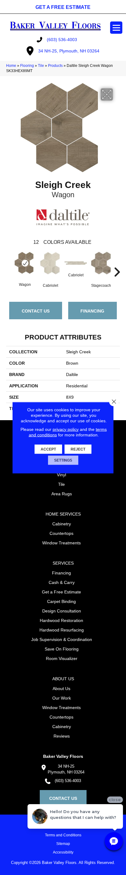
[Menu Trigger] (116, 27)
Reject (78, 449)
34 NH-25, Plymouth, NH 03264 (68, 50)
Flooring (27, 65)
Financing (92, 311)
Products (55, 65)
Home (11, 65)
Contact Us (36, 311)
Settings (63, 460)
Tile (41, 65)
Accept (48, 449)
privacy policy (66, 429)
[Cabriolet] (50, 263)
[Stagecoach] (101, 263)
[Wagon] (25, 263)
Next (116, 263)
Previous (9, 263)
